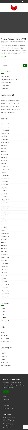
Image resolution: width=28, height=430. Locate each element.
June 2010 (4, 221)
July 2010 (4, 218)
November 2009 (5, 236)
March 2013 (5, 151)
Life (3, 314)
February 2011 (5, 199)
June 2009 (4, 245)
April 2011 (4, 193)
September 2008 (5, 263)
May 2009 (4, 248)
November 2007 (5, 293)
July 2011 (4, 187)
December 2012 (5, 154)
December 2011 (5, 175)
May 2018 (4, 136)
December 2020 (5, 133)
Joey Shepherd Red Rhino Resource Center (11, 79)
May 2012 (4, 160)
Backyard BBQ (15, 103)
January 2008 (5, 287)
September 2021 (5, 130)
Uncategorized (4, 42)
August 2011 (5, 184)
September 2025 (5, 124)
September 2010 (5, 212)
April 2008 (4, 278)
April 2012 (4, 163)
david (3, 112)
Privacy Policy (7, 405)
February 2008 (5, 284)
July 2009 (4, 242)
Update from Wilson (6, 82)
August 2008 (5, 266)
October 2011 (5, 181)
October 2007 (5, 296)
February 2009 (5, 257)
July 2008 (4, 269)
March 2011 (5, 196)
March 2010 (5, 230)
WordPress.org (5, 341)
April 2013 (4, 148)
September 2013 (5, 142)
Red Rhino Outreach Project (16, 41)
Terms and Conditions (8, 408)
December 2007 (5, 290)
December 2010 (5, 206)
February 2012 (5, 169)
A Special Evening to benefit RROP (13, 39)
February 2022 (5, 127)
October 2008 (5, 260)
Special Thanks (5, 85)
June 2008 (4, 272)
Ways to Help (7, 399)
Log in (3, 332)
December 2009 (5, 233)
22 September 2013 (15, 106)
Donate (3, 311)
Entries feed (4, 335)
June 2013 (4, 145)
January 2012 (5, 172)
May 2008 (4, 275)
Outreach (4, 317)
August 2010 (5, 215)
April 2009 (4, 251)
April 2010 (4, 227)
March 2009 (5, 254)
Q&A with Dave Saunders (15, 100)
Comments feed (5, 338)
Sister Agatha (5, 88)
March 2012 (5, 166)
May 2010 (4, 224)
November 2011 (5, 178)
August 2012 (5, 157)
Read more (3, 56)
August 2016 (5, 139)
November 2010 (5, 209)
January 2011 (5, 203)
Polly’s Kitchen (5, 76)
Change (3, 308)
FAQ (5, 402)
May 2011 (4, 190)
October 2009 (5, 239)
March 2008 (5, 281)
